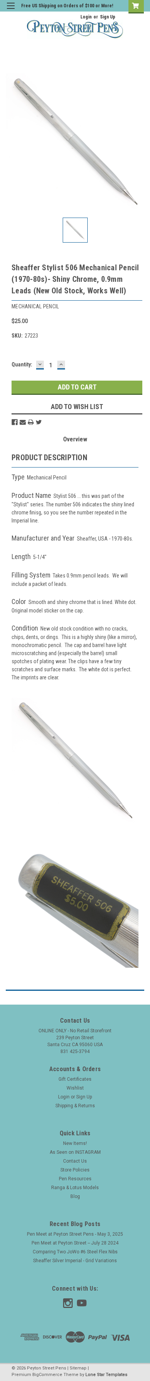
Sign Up (107, 17)
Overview (75, 439)
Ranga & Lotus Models (75, 1187)
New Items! (75, 1143)
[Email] (23, 422)
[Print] (31, 422)
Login (86, 17)
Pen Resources (75, 1178)
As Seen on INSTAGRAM (75, 1152)
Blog (75, 1196)
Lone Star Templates (106, 1374)
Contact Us (75, 1161)
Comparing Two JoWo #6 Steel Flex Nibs (75, 1252)
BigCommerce (47, 1374)
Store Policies (75, 1170)
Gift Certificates (75, 1079)
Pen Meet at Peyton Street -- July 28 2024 (75, 1243)
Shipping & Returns (75, 1105)
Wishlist (75, 1088)
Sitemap (78, 1368)
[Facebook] (15, 422)
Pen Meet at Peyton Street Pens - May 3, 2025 (75, 1234)
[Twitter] (39, 422)
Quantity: (22, 364)
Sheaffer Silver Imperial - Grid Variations (75, 1260)
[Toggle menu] (10, 10)
